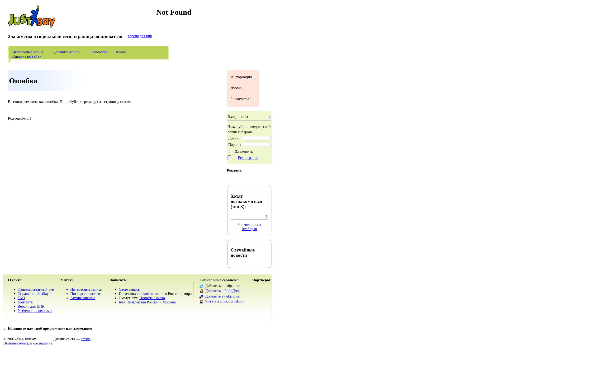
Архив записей (82, 298)
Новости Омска (152, 298)
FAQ (21, 298)
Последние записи (85, 294)
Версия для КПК (31, 306)
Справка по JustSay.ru (35, 294)
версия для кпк (140, 36)
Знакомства (98, 52)
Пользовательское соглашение (27, 343)
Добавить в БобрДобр (223, 290)
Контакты (25, 302)
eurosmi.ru (145, 294)
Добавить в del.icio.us (222, 296)
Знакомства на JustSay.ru (249, 227)
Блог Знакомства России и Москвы (147, 302)
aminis (85, 339)
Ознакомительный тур (36, 289)
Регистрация (248, 158)
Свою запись (129, 289)
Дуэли (121, 52)
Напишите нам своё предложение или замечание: (50, 328)
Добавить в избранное (223, 286)
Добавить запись (66, 52)
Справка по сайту (26, 56)
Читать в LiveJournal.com (225, 301)
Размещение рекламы (35, 311)
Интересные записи (28, 52)
